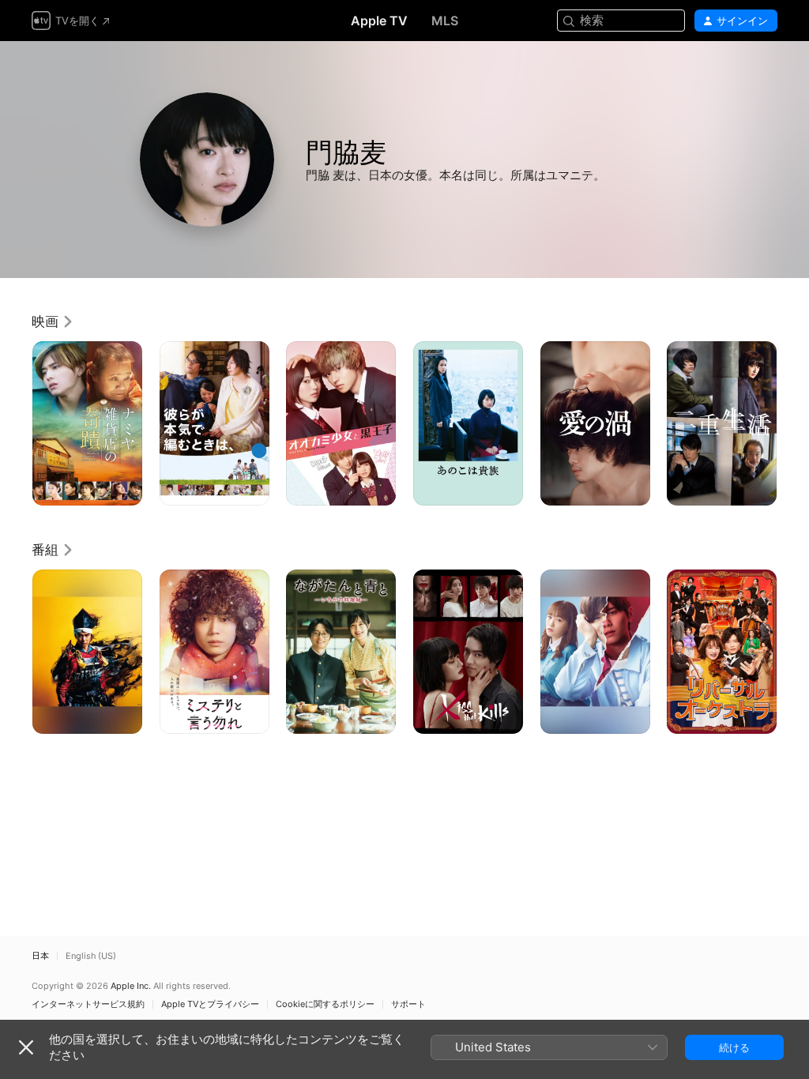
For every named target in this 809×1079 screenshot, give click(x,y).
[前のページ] (16, 423)
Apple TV (379, 20)
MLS (444, 20)
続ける (734, 1047)
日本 (40, 956)
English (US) (91, 956)
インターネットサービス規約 (88, 1004)
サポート (408, 1004)
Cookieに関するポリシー (325, 1004)
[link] (53, 321)
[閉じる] (26, 1047)
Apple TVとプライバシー (210, 1004)
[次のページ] (793, 423)
